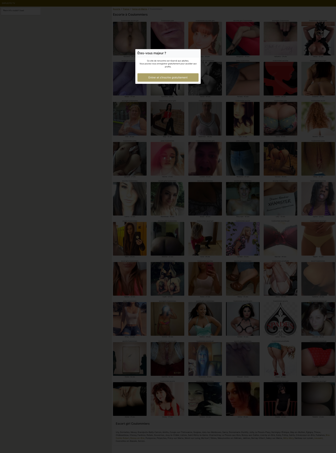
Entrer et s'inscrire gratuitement (168, 77)
